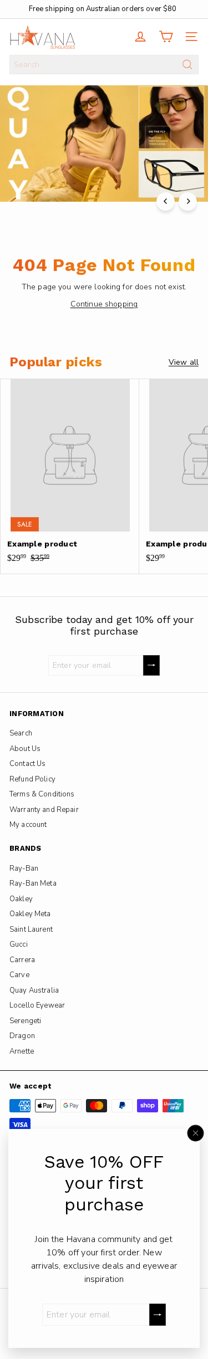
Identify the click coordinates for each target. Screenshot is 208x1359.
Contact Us (27, 764)
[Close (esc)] (195, 1133)
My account (28, 825)
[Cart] (166, 37)
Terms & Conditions (42, 794)
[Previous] (165, 201)
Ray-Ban (23, 868)
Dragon (22, 1036)
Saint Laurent (31, 929)
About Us (24, 749)
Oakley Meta (30, 914)
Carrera (22, 960)
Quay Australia (34, 990)
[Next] (188, 201)
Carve (19, 975)
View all (184, 362)
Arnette (21, 1051)
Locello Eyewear (37, 1005)
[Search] (187, 64)
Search (20, 733)
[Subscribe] (157, 1315)
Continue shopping (104, 304)
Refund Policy (32, 779)
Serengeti (25, 1021)
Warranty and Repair (44, 810)
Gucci (18, 944)
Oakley (21, 899)
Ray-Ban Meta (33, 883)
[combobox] (104, 64)
